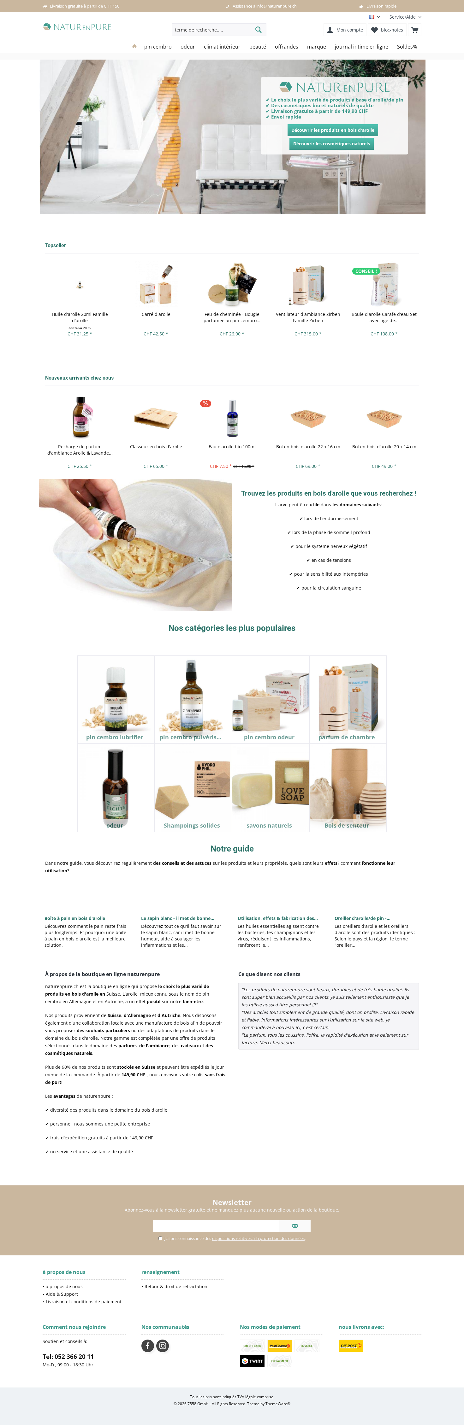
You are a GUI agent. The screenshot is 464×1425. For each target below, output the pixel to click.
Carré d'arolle (156, 314)
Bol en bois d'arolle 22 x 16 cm (308, 447)
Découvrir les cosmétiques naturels (331, 144)
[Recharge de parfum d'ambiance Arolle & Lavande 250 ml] (80, 417)
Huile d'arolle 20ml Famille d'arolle (80, 317)
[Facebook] (147, 1346)
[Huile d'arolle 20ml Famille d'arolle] (80, 284)
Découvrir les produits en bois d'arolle (332, 130)
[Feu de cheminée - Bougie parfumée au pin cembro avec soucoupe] (232, 284)
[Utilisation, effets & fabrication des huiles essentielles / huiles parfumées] (280, 893)
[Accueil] (134, 46)
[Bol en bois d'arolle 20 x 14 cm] (384, 417)
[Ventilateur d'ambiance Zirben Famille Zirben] (308, 284)
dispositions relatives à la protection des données (258, 1238)
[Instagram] (162, 1346)
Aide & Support (62, 1294)
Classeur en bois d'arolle (156, 447)
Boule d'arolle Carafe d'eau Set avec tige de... (384, 317)
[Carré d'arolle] (156, 284)
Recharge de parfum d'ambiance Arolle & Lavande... (80, 450)
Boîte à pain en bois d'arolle (75, 918)
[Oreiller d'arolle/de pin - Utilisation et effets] (377, 893)
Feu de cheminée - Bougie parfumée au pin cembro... (232, 317)
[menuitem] (403, 17)
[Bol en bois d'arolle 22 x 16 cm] (308, 417)
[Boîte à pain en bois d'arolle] (87, 893)
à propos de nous (64, 1286)
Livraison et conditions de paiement (84, 1302)
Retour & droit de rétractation (176, 1286)
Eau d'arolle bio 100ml (232, 447)
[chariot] (414, 29)
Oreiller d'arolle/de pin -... (362, 918)
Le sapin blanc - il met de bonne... (177, 918)
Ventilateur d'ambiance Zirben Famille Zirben (308, 317)
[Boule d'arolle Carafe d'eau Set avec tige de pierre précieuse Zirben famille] (384, 284)
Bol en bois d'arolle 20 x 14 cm (384, 447)
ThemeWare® (277, 1403)
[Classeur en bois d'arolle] (156, 417)
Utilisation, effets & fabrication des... (278, 918)
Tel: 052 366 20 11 (68, 1356)
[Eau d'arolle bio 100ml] (232, 417)
